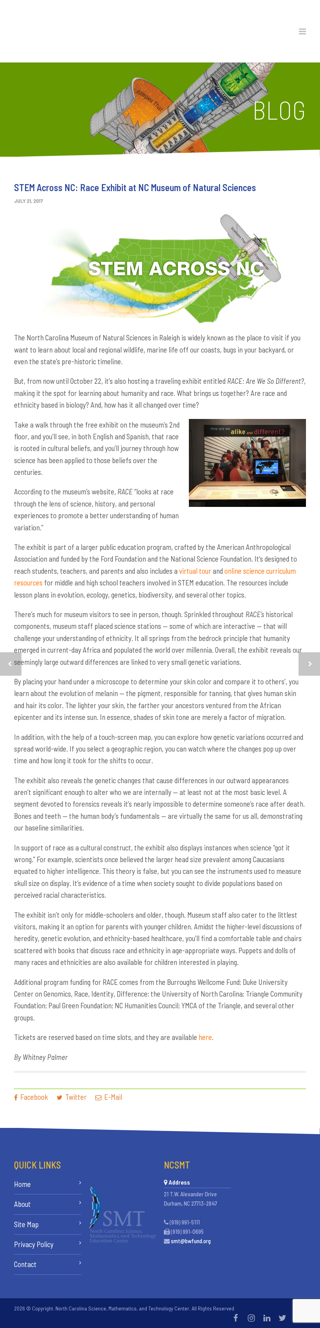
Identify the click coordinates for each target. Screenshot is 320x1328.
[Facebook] (236, 1318)
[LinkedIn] (267, 1318)
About (22, 1203)
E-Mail (112, 1096)
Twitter (75, 1096)
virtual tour (195, 570)
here (205, 1037)
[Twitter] (282, 1318)
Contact (25, 1264)
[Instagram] (251, 1318)
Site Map (26, 1224)
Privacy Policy (33, 1244)
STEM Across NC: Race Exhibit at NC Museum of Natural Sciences (135, 187)
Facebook (33, 1096)
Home (22, 1183)
